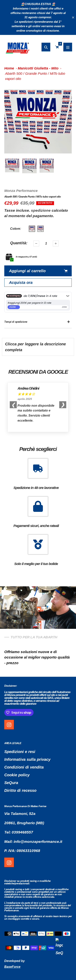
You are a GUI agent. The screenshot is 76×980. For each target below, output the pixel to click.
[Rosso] (32, 229)
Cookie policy (17, 775)
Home (9, 68)
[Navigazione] (67, 47)
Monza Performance (21, 191)
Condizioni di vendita (24, 767)
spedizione (41, 210)
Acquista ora (21, 282)
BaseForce (12, 966)
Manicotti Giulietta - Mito (38, 68)
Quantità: (18, 243)
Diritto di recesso (20, 790)
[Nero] (40, 229)
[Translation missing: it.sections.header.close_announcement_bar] (73, 17)
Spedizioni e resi (19, 752)
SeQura (11, 783)
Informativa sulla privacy (27, 759)
